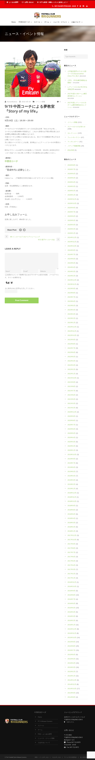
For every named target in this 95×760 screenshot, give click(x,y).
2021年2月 (71, 408)
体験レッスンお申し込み (42, 757)
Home (13, 22)
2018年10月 (72, 501)
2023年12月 (72, 280)
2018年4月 (71, 518)
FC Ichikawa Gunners (45, 721)
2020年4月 (71, 437)
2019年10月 (72, 454)
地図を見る (70, 722)
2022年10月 (72, 335)
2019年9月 (71, 459)
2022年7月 (71, 348)
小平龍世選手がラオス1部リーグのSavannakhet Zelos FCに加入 (77, 73)
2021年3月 (71, 403)
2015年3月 (71, 667)
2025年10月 (72, 203)
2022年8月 (71, 344)
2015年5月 (71, 659)
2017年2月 (71, 574)
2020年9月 (71, 416)
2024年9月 (71, 250)
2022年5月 (71, 357)
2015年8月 (71, 646)
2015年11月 (72, 633)
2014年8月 (71, 697)
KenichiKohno (12, 102)
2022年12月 (72, 327)
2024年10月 (72, 246)
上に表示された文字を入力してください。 (20, 288)
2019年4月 (71, 476)
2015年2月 (71, 671)
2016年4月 (71, 612)
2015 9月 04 (26, 102)
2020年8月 (71, 420)
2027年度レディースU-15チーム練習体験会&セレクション (77, 105)
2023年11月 (72, 284)
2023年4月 (71, 310)
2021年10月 (72, 378)
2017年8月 (71, 548)
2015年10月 (72, 637)
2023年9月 (71, 288)
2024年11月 (72, 242)
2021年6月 (71, 395)
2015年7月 (71, 650)
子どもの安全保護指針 (70, 757)
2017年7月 (71, 552)
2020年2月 (71, 446)
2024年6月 (71, 259)
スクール (37, 22)
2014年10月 (72, 688)
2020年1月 (71, 450)
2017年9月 (71, 544)
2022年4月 (71, 361)
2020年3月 (71, 442)
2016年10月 (72, 586)
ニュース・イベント (60, 22)
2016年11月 (72, 582)
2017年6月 (71, 557)
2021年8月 (71, 386)
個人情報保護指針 (85, 757)
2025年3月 (71, 225)
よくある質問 (13, 2)
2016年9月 (71, 591)
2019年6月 (71, 467)
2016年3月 (71, 616)
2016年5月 (71, 608)
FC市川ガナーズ (24, 22)
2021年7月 (71, 391)
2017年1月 (71, 578)
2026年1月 (71, 195)
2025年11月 (72, 199)
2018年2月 (71, 527)
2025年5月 (71, 220)
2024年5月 (71, 263)
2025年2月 (71, 229)
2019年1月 (71, 488)
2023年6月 (71, 301)
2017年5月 (71, 561)
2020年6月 (71, 429)
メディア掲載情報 (74, 146)
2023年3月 (71, 314)
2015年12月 (72, 629)
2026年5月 (71, 178)
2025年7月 (71, 212)
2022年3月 (71, 365)
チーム (46, 22)
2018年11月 (72, 497)
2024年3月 (71, 271)
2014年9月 (71, 693)
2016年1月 (71, 625)
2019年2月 (71, 484)
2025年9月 (71, 208)
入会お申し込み (56, 757)
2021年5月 (71, 399)
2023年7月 (71, 297)
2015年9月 (71, 642)
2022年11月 (72, 331)
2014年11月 (72, 684)
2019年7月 (71, 463)
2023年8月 (71, 293)
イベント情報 (40, 102)
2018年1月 (71, 531)
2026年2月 (71, 191)
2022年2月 (71, 369)
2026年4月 (71, 182)
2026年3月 (71, 186)
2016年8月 (71, 595)
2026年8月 (71, 165)
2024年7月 (71, 254)
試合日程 (71, 150)
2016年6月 (71, 603)
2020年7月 (71, 425)
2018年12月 (72, 493)
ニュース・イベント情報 (46, 738)
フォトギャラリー (74, 137)
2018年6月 (71, 514)
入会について (75, 22)
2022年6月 (71, 352)
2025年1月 (71, 233)
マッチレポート (73, 142)
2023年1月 (71, 322)
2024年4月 (71, 267)
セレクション (72, 133)
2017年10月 (72, 540)
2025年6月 (71, 216)
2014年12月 (72, 680)
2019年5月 (71, 471)
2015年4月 (71, 663)
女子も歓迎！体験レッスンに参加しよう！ (54, 2)
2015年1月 (71, 676)
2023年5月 (71, 305)
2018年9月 (71, 505)
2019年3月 (71, 480)
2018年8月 (71, 510)
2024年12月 (72, 237)
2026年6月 (71, 173)
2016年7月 (71, 599)
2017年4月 (71, 565)
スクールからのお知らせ (76, 126)
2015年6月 (71, 654)
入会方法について (44, 742)
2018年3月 (71, 522)
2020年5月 (71, 433)
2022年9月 (71, 339)
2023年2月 (71, 318)
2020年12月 (72, 412)
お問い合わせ (29, 2)
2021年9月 (71, 382)
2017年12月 (72, 535)
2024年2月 (71, 276)
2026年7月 (71, 169)
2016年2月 (71, 620)
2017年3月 (71, 569)
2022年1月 (71, 374)
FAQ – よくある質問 (45, 734)
